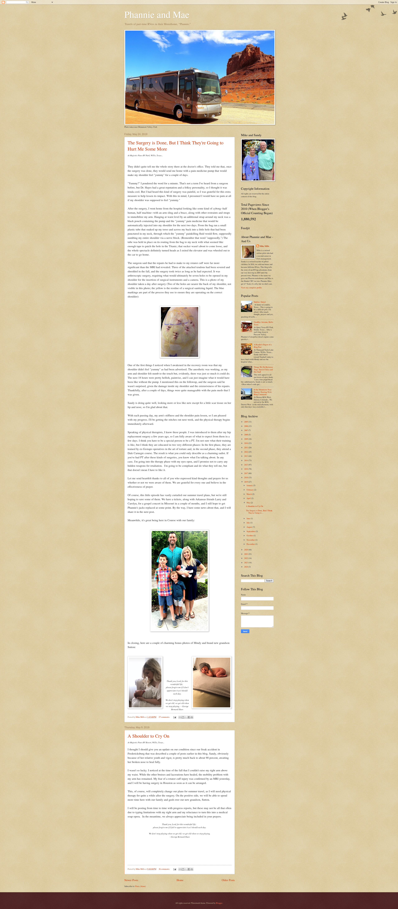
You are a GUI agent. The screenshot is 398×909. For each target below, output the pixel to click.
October (250, 535)
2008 (246, 434)
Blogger (219, 903)
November (251, 539)
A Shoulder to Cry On (148, 736)
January (250, 485)
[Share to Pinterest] (191, 717)
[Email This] (180, 717)
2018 (246, 477)
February (250, 489)
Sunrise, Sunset (260, 301)
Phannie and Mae (156, 14)
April (249, 498)
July (248, 522)
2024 (246, 566)
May (249, 502)
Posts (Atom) (140, 886)
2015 (246, 464)
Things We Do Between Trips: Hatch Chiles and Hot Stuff (263, 369)
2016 (246, 468)
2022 (246, 558)
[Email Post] (174, 717)
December (251, 544)
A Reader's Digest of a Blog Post (263, 345)
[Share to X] (185, 717)
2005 (246, 421)
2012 (246, 451)
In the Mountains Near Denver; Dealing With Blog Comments (262, 392)
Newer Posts (131, 880)
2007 (246, 430)
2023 (246, 562)
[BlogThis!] (183, 717)
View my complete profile (251, 287)
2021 (246, 554)
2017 (246, 473)
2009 (246, 438)
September (251, 531)
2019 (246, 481)
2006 (246, 426)
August (250, 527)
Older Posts (228, 880)
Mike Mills (264, 246)
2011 (246, 447)
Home (180, 880)
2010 (246, 443)
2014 (246, 460)
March (249, 494)
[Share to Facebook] (188, 717)
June (249, 518)
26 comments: (164, 869)
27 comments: (164, 717)
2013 (246, 456)
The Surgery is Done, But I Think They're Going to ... (259, 511)
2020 (246, 549)
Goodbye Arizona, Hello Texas (263, 323)
